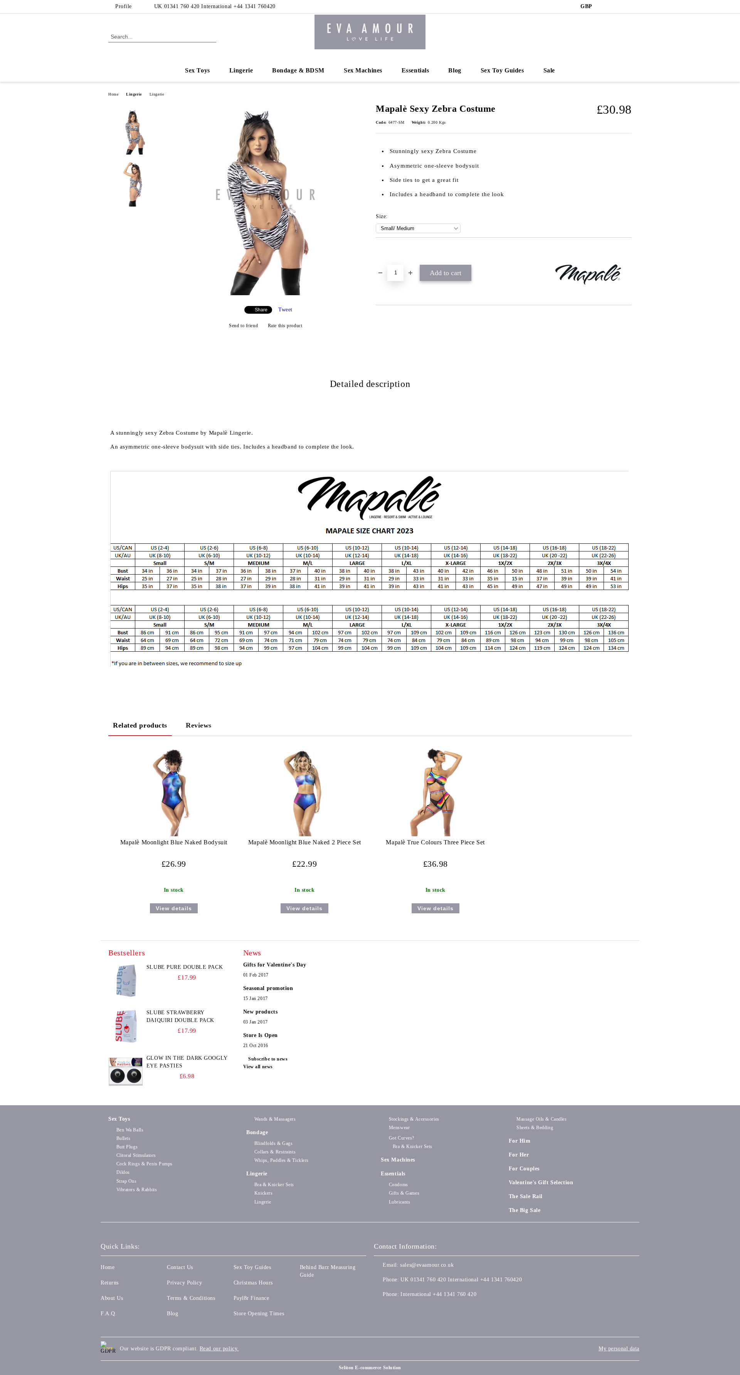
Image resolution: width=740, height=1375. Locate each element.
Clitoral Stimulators (136, 1155)
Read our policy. (219, 1348)
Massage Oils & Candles (541, 1119)
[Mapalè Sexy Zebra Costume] (265, 293)
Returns (110, 1283)
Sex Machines (363, 70)
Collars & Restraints (275, 1152)
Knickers (263, 1193)
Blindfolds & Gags (273, 1143)
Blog (454, 70)
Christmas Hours (253, 1283)
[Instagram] (627, 6)
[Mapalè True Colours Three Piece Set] (435, 792)
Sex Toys (197, 70)
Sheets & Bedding (534, 1127)
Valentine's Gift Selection (541, 1182)
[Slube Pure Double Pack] (125, 980)
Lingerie (241, 70)
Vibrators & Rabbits (136, 1189)
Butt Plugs (127, 1147)
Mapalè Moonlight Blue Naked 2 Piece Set (304, 842)
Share (261, 310)
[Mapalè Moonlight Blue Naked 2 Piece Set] (304, 792)
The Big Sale (525, 1210)
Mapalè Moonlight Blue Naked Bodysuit (173, 842)
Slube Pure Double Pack (184, 967)
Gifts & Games (404, 1193)
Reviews (199, 725)
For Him (520, 1141)
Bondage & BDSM (298, 70)
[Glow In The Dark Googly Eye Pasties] (125, 1071)
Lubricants (399, 1202)
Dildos (123, 1172)
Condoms (398, 1184)
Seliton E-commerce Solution (370, 1367)
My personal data (619, 1348)
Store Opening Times (259, 1313)
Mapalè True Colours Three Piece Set (435, 842)
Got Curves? (401, 1138)
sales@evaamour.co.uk (427, 1265)
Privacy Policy (184, 1283)
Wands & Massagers (275, 1119)
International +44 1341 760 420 (438, 1294)
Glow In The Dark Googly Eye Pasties (186, 1062)
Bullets (123, 1138)
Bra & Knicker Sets (274, 1184)
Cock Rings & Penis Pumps (144, 1164)
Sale (549, 70)
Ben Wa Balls (129, 1130)
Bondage (257, 1132)
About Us (112, 1298)
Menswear (399, 1127)
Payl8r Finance (251, 1298)
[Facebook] (604, 6)
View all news (258, 1066)
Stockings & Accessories (414, 1119)
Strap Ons (126, 1181)
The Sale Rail (526, 1196)
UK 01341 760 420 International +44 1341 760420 (215, 6)
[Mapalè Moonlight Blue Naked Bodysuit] (173, 792)
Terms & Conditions (191, 1298)
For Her (519, 1155)
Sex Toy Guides (502, 70)
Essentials (415, 70)
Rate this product (285, 325)
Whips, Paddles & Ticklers (281, 1160)
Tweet (285, 310)
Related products (140, 725)
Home (113, 94)
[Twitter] (616, 6)
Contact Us (180, 1267)
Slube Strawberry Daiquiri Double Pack (180, 1016)
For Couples (524, 1169)
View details (174, 908)
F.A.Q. (109, 1313)
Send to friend (243, 325)
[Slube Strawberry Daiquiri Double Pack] (125, 1026)
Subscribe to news (268, 1059)
